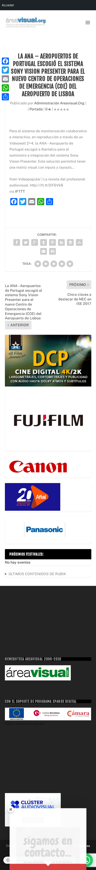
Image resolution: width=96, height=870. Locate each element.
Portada (36, 109)
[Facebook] (5, 61)
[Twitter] (5, 70)
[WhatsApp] (5, 87)
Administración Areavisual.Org (59, 103)
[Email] (5, 78)
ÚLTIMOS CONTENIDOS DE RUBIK (37, 574)
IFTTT (20, 191)
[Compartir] (5, 96)
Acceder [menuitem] (8, 5)
